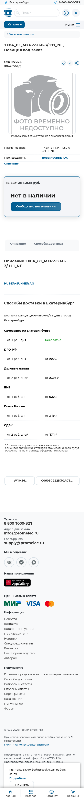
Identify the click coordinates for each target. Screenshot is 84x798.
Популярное (13, 703)
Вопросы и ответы (18, 684)
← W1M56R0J (20, 480)
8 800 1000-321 (18, 523)
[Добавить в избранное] (63, 63)
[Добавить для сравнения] (70, 63)
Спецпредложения (18, 643)
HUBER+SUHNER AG (55, 158)
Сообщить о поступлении (36, 206)
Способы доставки (48, 243)
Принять (22, 785)
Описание (11, 163)
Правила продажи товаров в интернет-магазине (41, 674)
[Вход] (66, 13)
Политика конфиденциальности (26, 744)
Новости (10, 619)
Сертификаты (14, 694)
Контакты (11, 624)
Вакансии (11, 648)
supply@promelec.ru (24, 543)
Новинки (11, 638)
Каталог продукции (19, 629)
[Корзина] (76, 13)
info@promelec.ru (21, 533)
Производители (16, 633)
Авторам (10, 658)
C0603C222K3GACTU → (58, 480)
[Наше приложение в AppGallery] (17, 583)
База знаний (13, 699)
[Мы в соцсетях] (9, 562)
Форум (9, 708)
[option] (42, 103)
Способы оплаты (16, 689)
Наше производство (19, 653)
